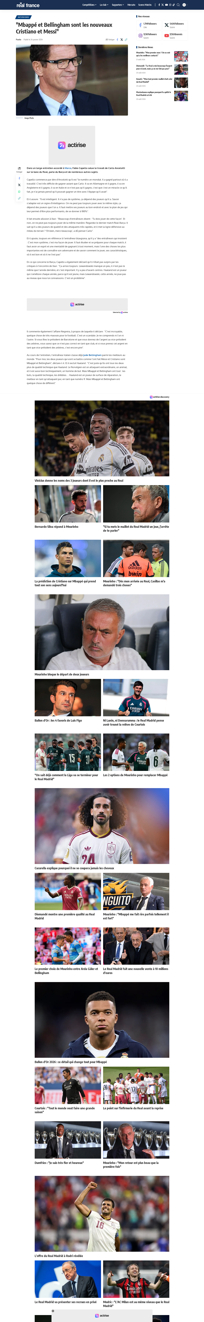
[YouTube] (166, 5)
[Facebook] (159, 5)
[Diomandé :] (181, 69)
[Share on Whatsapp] (19, 191)
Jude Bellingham (92, 355)
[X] (162, 5)
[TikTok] (173, 5)
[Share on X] (122, 39)
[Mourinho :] (181, 56)
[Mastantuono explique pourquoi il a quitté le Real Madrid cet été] (181, 96)
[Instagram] (170, 5)
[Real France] (34, 5)
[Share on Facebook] (117, 39)
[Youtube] (175, 36)
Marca (68, 168)
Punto (18, 39)
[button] (155, 5)
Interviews (23, 17)
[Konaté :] (181, 83)
